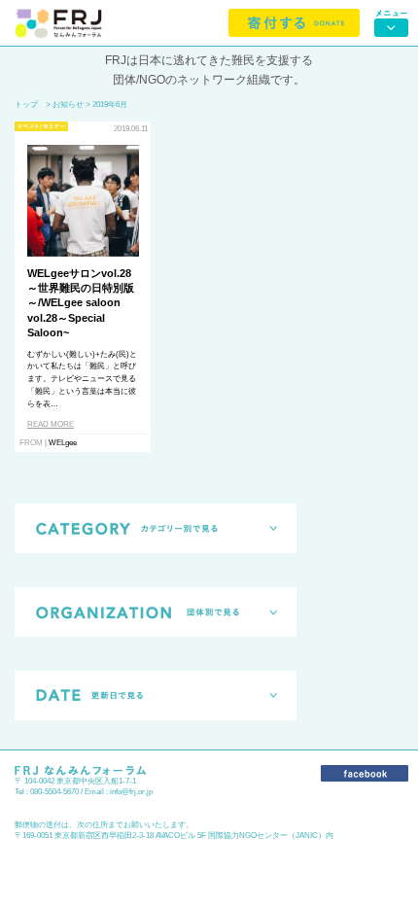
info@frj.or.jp (131, 791)
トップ (26, 104)
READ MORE (50, 424)
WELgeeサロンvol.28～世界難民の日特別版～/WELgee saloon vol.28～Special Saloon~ (80, 303)
